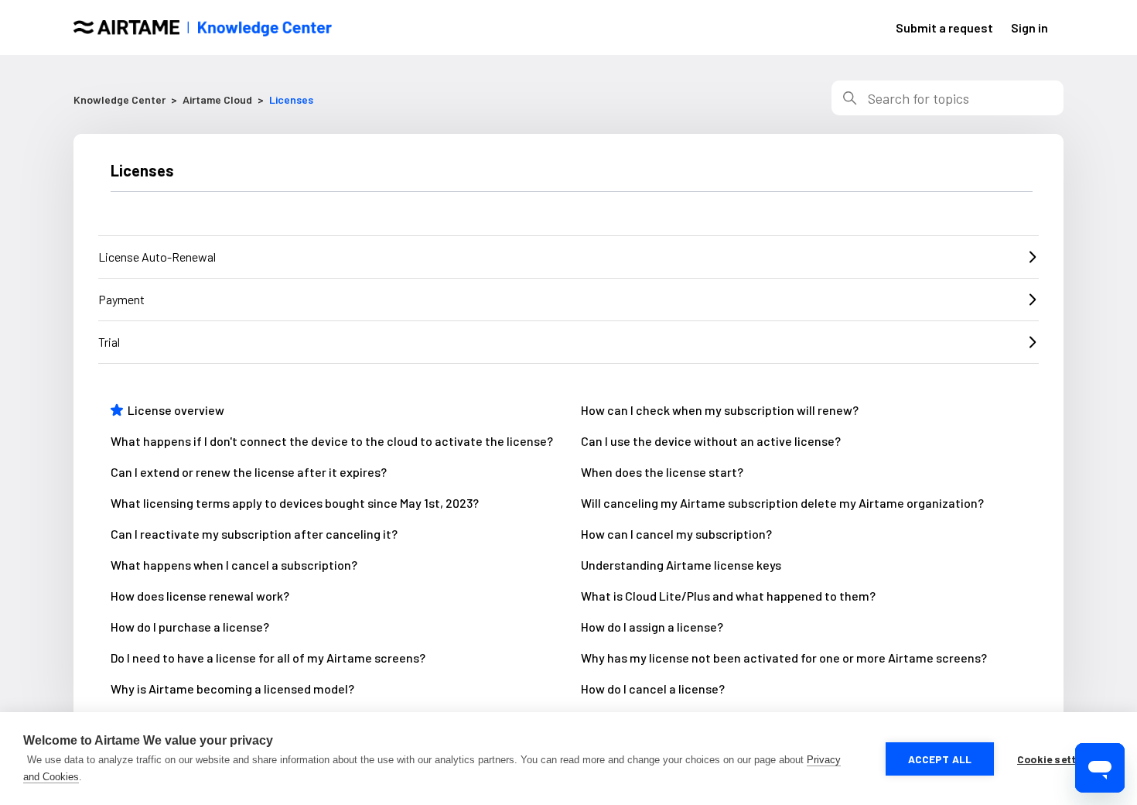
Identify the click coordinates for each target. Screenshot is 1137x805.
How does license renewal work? (200, 595)
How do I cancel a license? (653, 688)
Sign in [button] (1029, 27)
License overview (176, 409)
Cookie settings (1057, 759)
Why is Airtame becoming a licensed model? (232, 688)
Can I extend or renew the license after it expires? (249, 471)
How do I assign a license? (652, 626)
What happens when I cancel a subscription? (234, 564)
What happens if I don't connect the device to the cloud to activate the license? (332, 440)
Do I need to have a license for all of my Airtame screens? (268, 657)
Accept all (940, 759)
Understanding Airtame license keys (681, 564)
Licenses (291, 99)
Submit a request (944, 27)
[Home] (202, 28)
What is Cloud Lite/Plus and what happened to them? (728, 595)
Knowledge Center (119, 99)
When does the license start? (662, 471)
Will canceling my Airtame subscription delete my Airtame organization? (782, 502)
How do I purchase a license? (190, 626)
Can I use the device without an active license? (711, 440)
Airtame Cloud (217, 99)
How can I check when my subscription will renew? (720, 409)
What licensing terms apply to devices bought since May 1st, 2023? (295, 502)
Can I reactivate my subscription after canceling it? (254, 533)
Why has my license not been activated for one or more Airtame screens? (784, 657)
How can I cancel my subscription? (676, 533)
